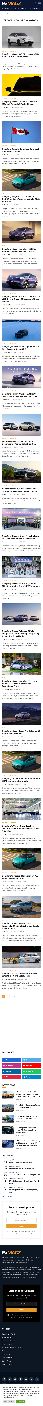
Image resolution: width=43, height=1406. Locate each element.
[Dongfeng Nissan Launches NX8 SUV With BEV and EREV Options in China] (21, 232)
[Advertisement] (21, 1024)
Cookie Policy (6, 1354)
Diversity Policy (7, 1357)
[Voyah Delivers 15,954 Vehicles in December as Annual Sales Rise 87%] (21, 425)
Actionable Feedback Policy (11, 1347)
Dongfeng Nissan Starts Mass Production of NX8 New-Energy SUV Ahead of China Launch (21, 299)
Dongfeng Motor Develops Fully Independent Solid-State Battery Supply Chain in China (20, 926)
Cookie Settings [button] (9, 1401)
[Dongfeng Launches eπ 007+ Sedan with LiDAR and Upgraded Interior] (21, 762)
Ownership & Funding (9, 1334)
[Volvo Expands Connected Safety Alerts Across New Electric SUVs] (8, 1130)
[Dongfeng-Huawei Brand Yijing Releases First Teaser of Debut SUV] (21, 330)
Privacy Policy (20, 1234)
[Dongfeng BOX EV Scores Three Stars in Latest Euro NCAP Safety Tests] (21, 957)
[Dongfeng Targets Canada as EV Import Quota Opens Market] (21, 132)
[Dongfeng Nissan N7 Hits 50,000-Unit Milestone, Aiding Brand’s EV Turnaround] (21, 567)
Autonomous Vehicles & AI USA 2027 (22, 1169)
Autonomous (34, 9)
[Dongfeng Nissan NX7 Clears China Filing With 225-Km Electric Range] (21, 37)
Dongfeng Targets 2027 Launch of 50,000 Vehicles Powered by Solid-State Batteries (21, 199)
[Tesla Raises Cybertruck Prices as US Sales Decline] (8, 1108)
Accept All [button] (21, 1401)
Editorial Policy (7, 1337)
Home (4, 14)
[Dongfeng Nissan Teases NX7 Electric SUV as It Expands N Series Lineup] (21, 85)
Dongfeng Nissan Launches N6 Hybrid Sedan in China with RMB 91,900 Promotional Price (19, 683)
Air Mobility (20, 9)
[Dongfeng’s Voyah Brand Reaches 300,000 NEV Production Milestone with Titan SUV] (21, 809)
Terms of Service (7, 1364)
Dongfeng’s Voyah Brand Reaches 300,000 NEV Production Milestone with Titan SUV (21, 828)
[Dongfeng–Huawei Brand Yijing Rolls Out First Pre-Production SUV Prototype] (21, 519)
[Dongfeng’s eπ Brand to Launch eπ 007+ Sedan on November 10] (21, 859)
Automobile (7, 9)
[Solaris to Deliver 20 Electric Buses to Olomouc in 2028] (8, 1119)
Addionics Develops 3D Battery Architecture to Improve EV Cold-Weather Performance (27, 1143)
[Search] (35, 3)
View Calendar (7, 1196)
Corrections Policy (8, 1341)
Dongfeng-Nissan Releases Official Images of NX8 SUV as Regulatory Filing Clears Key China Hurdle (20, 633)
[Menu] (39, 3)
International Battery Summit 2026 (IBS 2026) (24, 1175)
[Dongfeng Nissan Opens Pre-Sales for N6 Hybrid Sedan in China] (21, 714)
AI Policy (5, 1351)
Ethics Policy (6, 1361)
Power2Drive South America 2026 (20, 1162)
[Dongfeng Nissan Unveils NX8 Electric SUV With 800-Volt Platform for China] (21, 377)
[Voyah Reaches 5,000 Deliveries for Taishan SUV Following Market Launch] (21, 472)
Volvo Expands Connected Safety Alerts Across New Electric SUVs (25, 1130)
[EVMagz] (11, 3)
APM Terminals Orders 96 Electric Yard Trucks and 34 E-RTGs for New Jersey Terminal (27, 1094)
